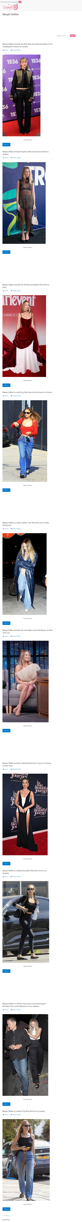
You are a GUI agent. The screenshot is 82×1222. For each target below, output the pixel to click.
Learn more (15, 2)
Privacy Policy (6, 1219)
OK (20, 2)
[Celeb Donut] (10, 4)
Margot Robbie (16, 50)
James (6, 50)
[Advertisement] (27, 30)
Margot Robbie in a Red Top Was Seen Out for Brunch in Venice (27, 392)
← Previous (5, 1215)
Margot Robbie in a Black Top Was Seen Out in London (23, 1111)
